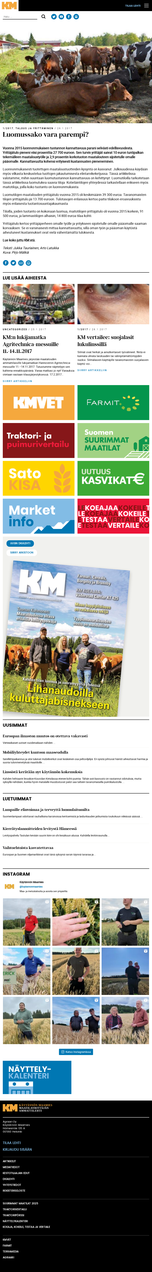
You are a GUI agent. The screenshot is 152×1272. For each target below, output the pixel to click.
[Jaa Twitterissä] (13, 263)
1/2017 (8, 128)
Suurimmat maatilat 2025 (20, 1203)
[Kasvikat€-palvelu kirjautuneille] (112, 478)
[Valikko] (146, 5)
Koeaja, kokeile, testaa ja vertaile (26, 1227)
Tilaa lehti (133, 6)
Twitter (54, 17)
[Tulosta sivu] (28, 263)
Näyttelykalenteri (15, 1221)
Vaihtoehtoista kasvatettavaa (28, 847)
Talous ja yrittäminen (35, 128)
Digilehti (8, 1179)
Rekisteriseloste (14, 1191)
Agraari (8, 1257)
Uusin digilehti (20, 543)
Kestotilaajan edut (16, 1173)
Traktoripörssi (13, 1215)
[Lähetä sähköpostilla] (21, 263)
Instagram (76, 17)
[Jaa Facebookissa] (6, 263)
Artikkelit (9, 1161)
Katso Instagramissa (78, 1051)
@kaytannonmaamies (31, 886)
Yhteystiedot (12, 1185)
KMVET (7, 1240)
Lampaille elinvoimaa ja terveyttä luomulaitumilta (46, 809)
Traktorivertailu (15, 1209)
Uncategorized (15, 329)
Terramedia (11, 1251)
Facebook (69, 17)
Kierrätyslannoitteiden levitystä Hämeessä (40, 828)
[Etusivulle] (9, 5)
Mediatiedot (11, 1167)
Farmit (7, 1245)
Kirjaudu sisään (17, 1149)
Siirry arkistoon (21, 552)
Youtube (61, 17)
